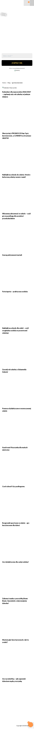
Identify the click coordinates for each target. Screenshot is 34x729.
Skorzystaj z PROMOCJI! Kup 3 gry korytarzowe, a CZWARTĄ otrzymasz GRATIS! (16, 135)
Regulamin (4, 717)
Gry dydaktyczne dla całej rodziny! (15, 562)
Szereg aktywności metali (12, 255)
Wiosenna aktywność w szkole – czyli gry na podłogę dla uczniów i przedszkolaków (16, 216)
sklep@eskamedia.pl (8, 712)
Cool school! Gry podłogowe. (13, 486)
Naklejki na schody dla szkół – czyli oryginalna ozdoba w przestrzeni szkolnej (15, 330)
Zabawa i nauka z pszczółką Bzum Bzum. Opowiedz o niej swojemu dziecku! (15, 600)
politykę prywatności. (20, 68)
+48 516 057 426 (7, 710)
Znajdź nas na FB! (6, 715)
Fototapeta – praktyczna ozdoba (15, 292)
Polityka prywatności (7, 719)
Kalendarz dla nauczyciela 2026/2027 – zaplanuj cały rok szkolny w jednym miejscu (16, 94)
